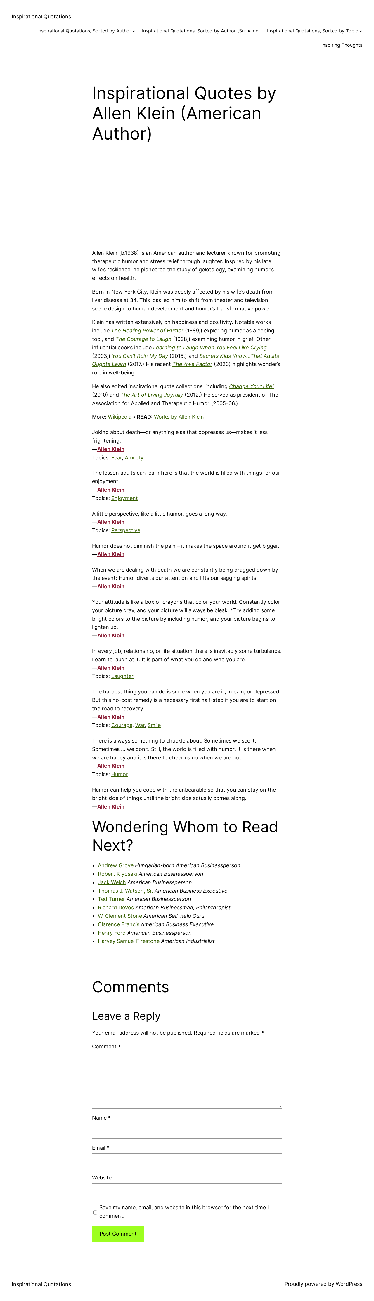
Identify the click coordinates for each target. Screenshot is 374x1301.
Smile (154, 725)
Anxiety (134, 458)
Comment (106, 1046)
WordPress (349, 1284)
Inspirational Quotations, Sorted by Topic (312, 31)
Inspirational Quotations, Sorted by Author (84, 31)
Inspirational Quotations (41, 16)
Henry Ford (112, 933)
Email (100, 1148)
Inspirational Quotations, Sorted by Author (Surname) (201, 31)
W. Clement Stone (120, 916)
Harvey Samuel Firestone (129, 941)
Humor (119, 774)
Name (101, 1118)
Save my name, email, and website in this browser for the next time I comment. (184, 1211)
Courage (121, 725)
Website (102, 1178)
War (140, 725)
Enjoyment (124, 498)
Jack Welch (112, 882)
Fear (116, 458)
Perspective (125, 530)
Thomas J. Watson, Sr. (125, 891)
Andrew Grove (116, 865)
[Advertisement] (187, 203)
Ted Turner (111, 899)
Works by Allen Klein (179, 417)
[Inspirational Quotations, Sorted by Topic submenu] (360, 31)
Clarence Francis (118, 924)
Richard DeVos (116, 907)
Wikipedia (119, 417)
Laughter (122, 676)
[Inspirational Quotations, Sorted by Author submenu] (133, 31)
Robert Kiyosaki (117, 874)
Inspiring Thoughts (341, 45)
